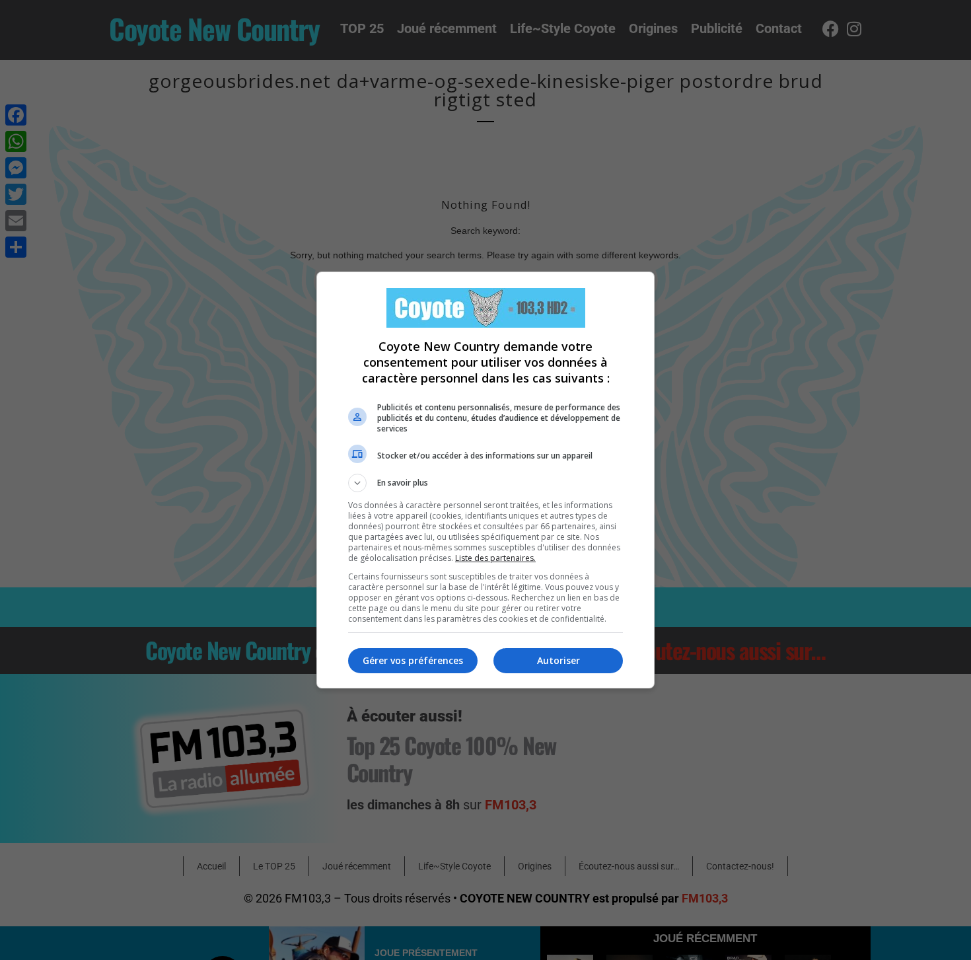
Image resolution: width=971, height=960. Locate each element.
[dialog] (485, 480)
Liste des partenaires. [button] (495, 558)
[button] (485, 483)
